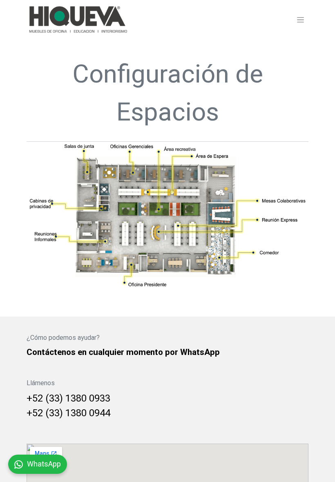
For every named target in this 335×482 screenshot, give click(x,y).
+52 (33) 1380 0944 (68, 413)
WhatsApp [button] (44, 464)
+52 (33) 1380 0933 (68, 398)
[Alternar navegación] (300, 19)
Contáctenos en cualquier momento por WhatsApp (123, 352)
